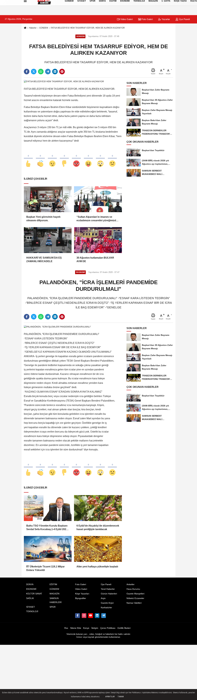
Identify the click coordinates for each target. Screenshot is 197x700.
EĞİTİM (53, 584)
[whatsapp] (41, 71)
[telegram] (48, 71)
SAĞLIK (30, 598)
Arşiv (103, 598)
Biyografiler (80, 598)
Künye (86, 628)
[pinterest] (62, 71)
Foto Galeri (147, 19)
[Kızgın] (76, 158)
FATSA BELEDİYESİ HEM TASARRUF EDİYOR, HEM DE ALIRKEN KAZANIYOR (88, 28)
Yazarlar (165, 19)
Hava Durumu (133, 589)
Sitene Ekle (75, 628)
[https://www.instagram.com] (84, 615)
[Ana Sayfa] (25, 28)
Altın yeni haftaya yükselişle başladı (97, 566)
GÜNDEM (43, 28)
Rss (66, 628)
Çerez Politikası (107, 628)
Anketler (131, 584)
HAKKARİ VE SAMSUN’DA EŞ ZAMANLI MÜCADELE (44, 259)
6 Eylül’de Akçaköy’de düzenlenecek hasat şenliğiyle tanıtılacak (97, 527)
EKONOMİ (31, 589)
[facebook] (26, 71)
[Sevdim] (52, 158)
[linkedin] (55, 71)
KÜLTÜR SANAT (34, 594)
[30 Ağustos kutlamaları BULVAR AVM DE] (98, 240)
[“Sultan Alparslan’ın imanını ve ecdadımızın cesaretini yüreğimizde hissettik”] (98, 199)
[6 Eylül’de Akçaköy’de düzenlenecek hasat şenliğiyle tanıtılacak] (98, 508)
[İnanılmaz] (100, 158)
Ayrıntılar (110, 697)
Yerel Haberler (108, 589)
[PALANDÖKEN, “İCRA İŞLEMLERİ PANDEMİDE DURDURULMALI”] (57, 326)
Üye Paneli (184, 19)
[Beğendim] (28, 158)
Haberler (32, 28)
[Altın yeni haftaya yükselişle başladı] (98, 549)
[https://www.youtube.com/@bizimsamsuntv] (90, 615)
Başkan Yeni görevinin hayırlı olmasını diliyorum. (43, 219)
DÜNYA (29, 584)
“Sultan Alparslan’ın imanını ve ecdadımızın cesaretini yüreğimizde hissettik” (96, 219)
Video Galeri (126, 19)
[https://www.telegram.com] (103, 615)
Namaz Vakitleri (134, 603)
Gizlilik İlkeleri (124, 628)
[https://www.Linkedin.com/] (97, 615)
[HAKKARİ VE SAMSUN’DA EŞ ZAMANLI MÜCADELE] (48, 240)
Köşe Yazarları (82, 594)
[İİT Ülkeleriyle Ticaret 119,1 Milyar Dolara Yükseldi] (48, 549)
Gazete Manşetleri (135, 594)
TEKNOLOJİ (32, 611)
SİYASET (30, 607)
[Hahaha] (88, 158)
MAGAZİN (54, 594)
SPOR (53, 607)
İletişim (94, 628)
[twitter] (33, 71)
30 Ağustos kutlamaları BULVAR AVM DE (95, 259)
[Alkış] (40, 158)
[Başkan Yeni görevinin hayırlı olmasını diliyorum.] (48, 199)
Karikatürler (106, 607)
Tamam (121, 697)
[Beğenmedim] (64, 158)
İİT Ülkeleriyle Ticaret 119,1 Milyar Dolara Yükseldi (45, 568)
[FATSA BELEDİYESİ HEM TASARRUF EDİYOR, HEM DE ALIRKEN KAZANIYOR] (64, 81)
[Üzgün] (112, 158)
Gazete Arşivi (107, 603)
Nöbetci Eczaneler (135, 598)
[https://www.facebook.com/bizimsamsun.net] (77, 615)
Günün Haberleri (109, 594)
